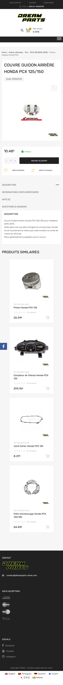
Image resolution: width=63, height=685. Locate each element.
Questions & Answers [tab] (14, 206)
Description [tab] (9, 185)
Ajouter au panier (39, 160)
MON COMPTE (15, 3)
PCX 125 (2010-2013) (39, 52)
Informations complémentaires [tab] (20, 192)
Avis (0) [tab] (6, 199)
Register (40, 7)
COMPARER (48, 3)
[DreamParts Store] (31, 21)
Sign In (32, 7)
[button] (54, 88)
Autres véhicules (16, 52)
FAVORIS (32, 3)
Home (4, 52)
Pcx (26, 52)
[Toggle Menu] (59, 39)
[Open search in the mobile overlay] (22, 30)
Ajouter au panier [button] (47, 318)
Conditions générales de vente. (40, 668)
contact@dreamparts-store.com (21, 575)
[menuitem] (10, 674)
